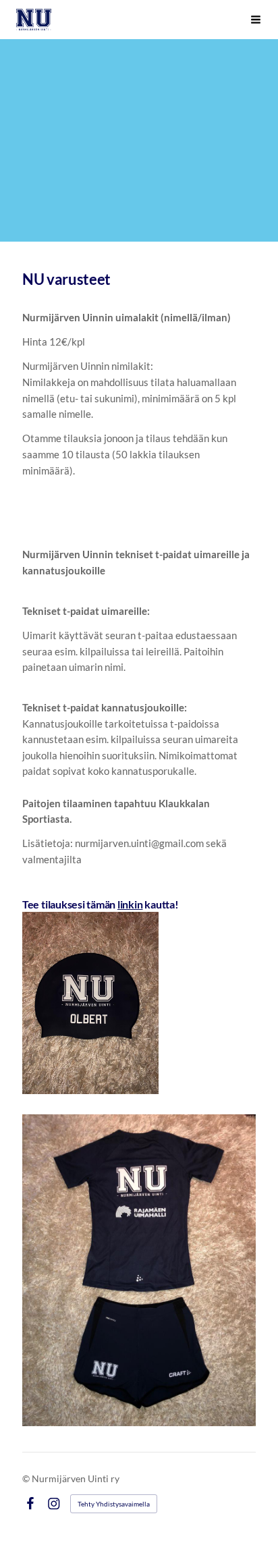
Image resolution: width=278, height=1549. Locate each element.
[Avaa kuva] (90, 1003)
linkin (130, 904)
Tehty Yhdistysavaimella (114, 1504)
